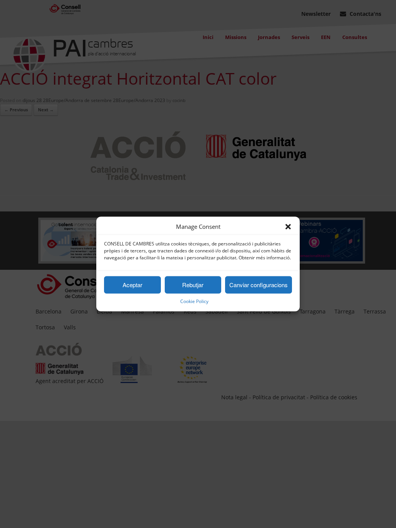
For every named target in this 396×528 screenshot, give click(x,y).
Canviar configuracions (258, 285)
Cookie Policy (194, 301)
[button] (288, 227)
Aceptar (132, 285)
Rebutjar (192, 285)
